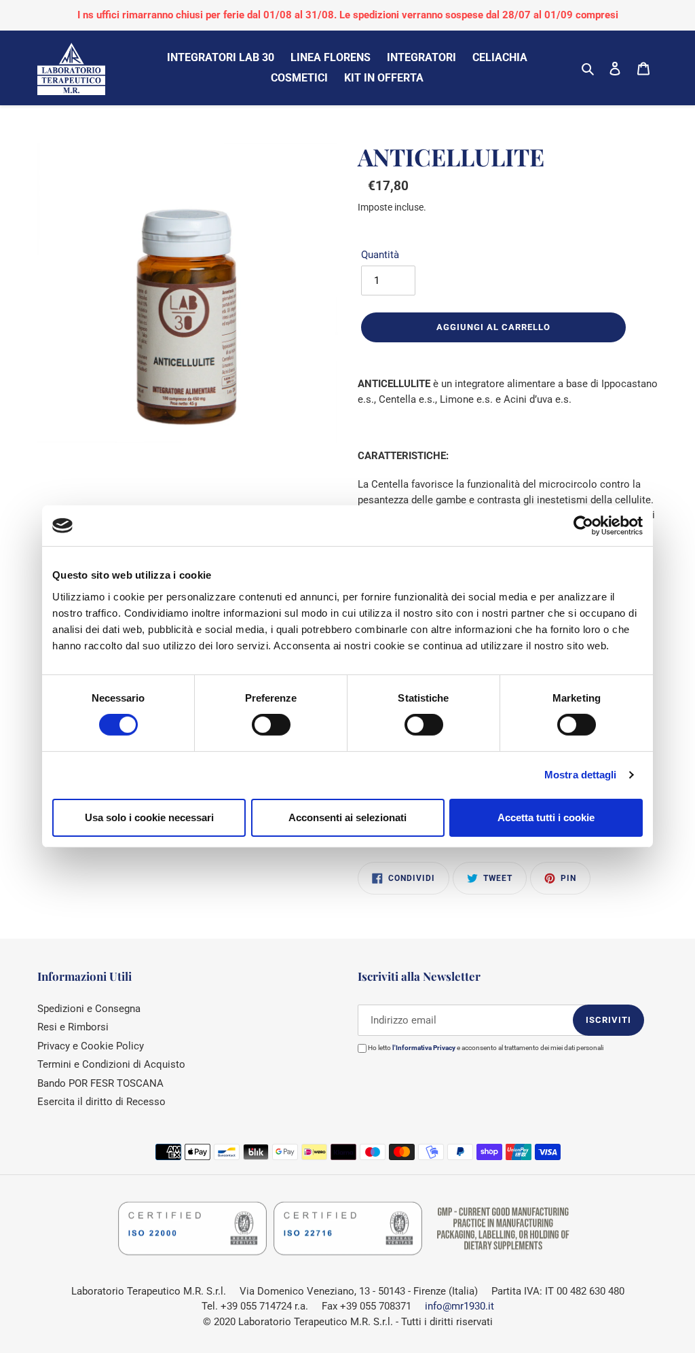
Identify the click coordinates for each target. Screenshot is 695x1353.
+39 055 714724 (256, 1306)
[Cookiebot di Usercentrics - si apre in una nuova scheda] (583, 526)
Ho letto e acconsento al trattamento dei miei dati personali (485, 1047)
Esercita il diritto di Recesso (101, 1102)
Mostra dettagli (580, 774)
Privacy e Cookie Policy (90, 1046)
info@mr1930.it (459, 1306)
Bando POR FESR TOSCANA (100, 1083)
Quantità (380, 255)
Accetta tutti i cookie (546, 817)
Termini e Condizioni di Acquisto (111, 1064)
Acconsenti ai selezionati (347, 817)
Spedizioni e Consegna (88, 1009)
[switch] (271, 725)
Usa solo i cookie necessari (149, 817)
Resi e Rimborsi (73, 1027)
